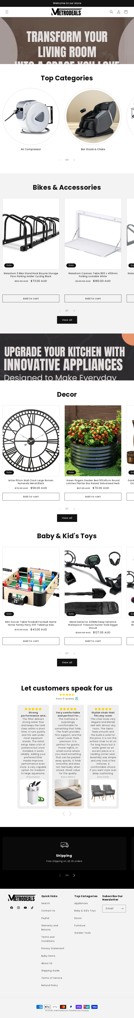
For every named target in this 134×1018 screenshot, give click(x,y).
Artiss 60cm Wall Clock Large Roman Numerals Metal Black (30, 482)
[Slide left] (59, 160)
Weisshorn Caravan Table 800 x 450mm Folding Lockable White (93, 275)
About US (46, 963)
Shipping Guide (50, 970)
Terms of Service (51, 978)
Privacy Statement (52, 948)
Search (45, 903)
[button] (6, 12)
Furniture (79, 925)
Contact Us (48, 910)
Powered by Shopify (79, 1010)
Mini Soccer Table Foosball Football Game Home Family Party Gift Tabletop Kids (31, 623)
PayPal (45, 918)
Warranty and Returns (49, 927)
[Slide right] (74, 160)
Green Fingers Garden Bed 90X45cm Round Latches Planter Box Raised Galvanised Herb (93, 482)
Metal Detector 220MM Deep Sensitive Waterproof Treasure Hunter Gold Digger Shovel (93, 624)
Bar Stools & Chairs (93, 149)
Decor (78, 918)
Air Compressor (31, 149)
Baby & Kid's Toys (85, 910)
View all (67, 320)
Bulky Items (48, 956)
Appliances (81, 903)
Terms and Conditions (48, 939)
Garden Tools (82, 933)
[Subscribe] (122, 908)
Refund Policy (49, 985)
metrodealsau (61, 1010)
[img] (67, 695)
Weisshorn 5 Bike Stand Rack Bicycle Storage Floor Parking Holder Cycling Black (31, 275)
